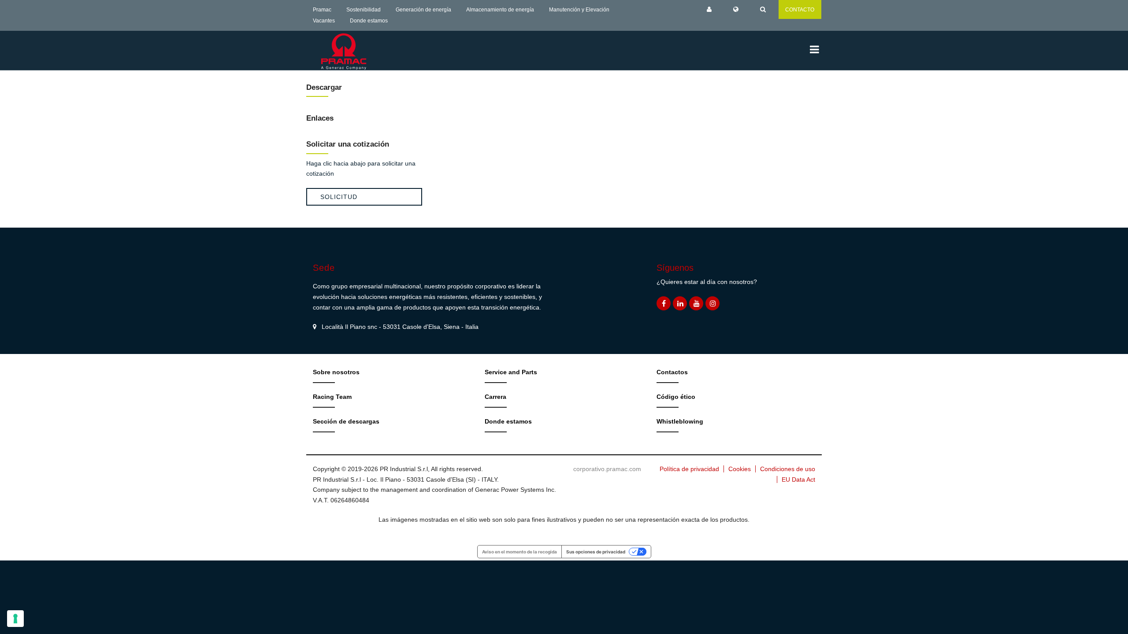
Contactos (672, 372)
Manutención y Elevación (579, 10)
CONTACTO (799, 10)
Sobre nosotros (336, 372)
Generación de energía (423, 10)
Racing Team (332, 396)
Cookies (739, 468)
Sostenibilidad (363, 10)
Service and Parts (511, 372)
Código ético (676, 396)
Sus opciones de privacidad (595, 551)
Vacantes (324, 21)
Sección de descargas (346, 421)
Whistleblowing (680, 421)
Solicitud (338, 196)
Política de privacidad (689, 468)
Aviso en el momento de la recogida (519, 551)
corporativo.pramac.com (607, 468)
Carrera (495, 396)
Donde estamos (369, 21)
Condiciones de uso (787, 468)
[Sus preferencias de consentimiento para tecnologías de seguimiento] (15, 618)
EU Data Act (798, 479)
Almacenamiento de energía (500, 10)
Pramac (322, 10)
